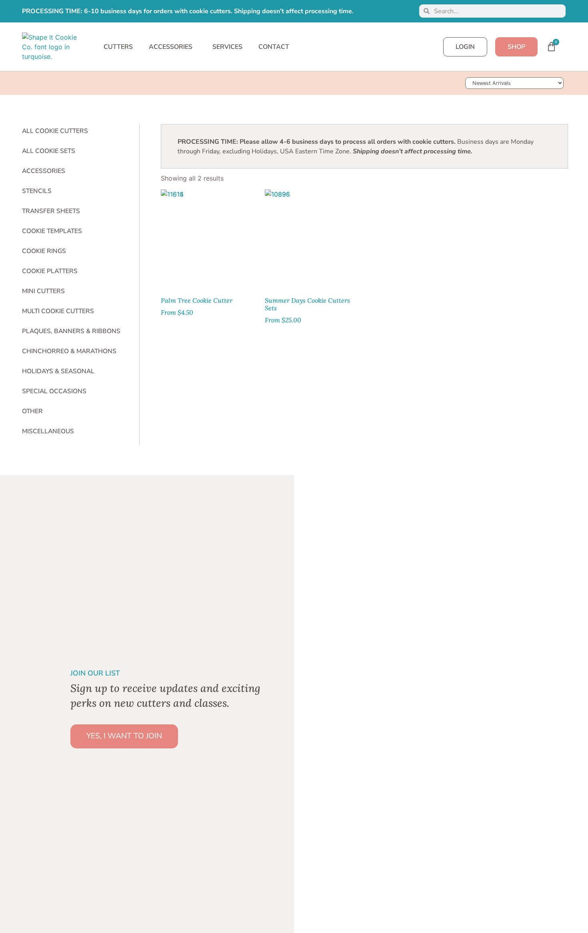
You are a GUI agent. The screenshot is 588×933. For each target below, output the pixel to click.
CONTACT (273, 46)
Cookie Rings (44, 251)
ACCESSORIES (170, 46)
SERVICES (227, 46)
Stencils (37, 191)
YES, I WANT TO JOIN (124, 736)
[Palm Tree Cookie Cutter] (209, 237)
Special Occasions (54, 391)
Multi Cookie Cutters (58, 311)
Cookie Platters (50, 271)
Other (32, 411)
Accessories (43, 171)
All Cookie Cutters (55, 131)
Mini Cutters (43, 291)
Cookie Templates (52, 231)
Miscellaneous (48, 431)
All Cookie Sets (48, 151)
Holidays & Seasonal (58, 371)
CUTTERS (118, 46)
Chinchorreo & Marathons (69, 351)
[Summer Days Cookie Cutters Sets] (313, 237)
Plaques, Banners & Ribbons (71, 331)
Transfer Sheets (51, 211)
